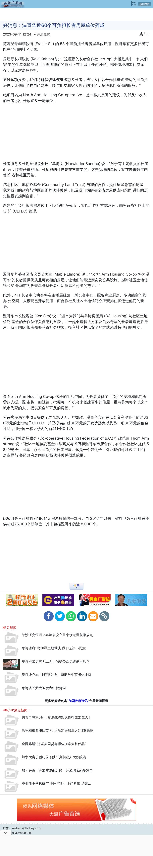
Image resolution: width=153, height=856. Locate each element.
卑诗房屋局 (41, 34)
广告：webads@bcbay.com (22, 828)
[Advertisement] (76, 14)
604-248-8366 (21, 833)
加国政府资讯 (78, 701)
